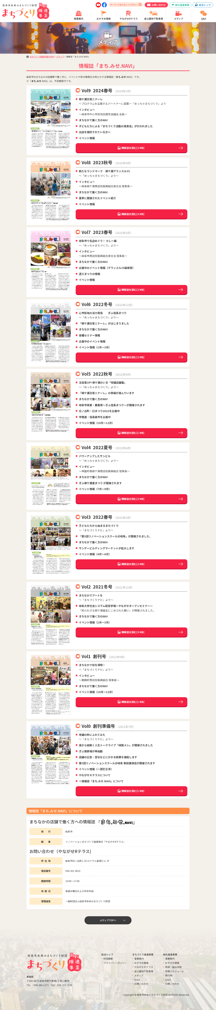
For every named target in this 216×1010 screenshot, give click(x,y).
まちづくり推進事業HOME (42, 56)
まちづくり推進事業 (142, 954)
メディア (60, 56)
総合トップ (107, 954)
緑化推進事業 (170, 954)
